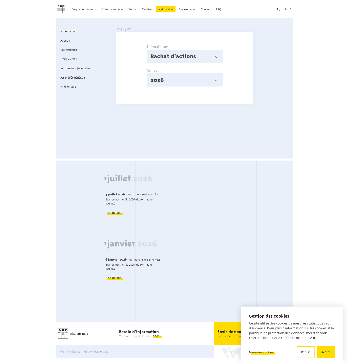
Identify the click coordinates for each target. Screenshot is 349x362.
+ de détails (113, 213)
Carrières (147, 9)
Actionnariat (68, 31)
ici (314, 338)
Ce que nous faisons (84, 9)
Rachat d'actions (173, 56)
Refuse (305, 352)
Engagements (187, 9)
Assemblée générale (72, 77)
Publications (68, 87)
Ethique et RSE (69, 59)
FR (286, 9)
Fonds (132, 9)
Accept (325, 352)
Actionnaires (165, 9)
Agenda (65, 40)
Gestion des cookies (96, 351)
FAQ (218, 9)
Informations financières (75, 68)
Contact (205, 9)
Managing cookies (261, 352)
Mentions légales (70, 351)
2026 (157, 80)
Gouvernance (68, 49)
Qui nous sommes (112, 9)
